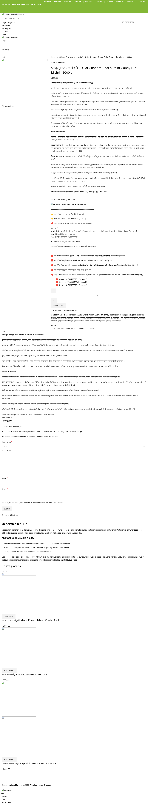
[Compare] (5, 611)
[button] (9, 670)
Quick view (11, 611)
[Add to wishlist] (17, 611)
